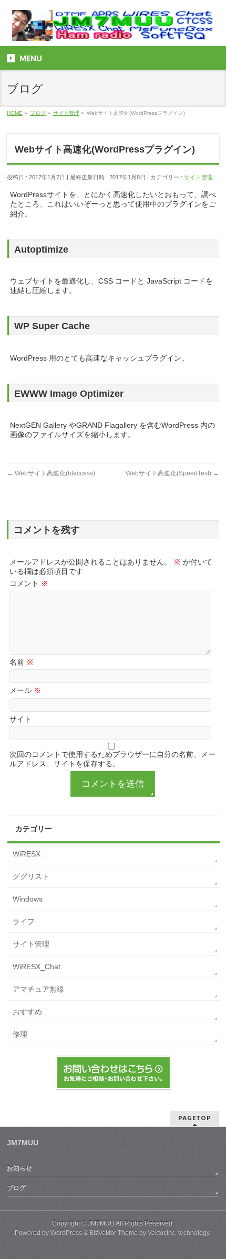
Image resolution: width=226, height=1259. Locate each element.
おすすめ (27, 1011)
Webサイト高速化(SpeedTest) (172, 473)
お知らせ (19, 1168)
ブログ (16, 1187)
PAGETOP (194, 1117)
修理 (20, 1034)
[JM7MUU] (113, 29)
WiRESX (26, 854)
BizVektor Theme (113, 1232)
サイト (20, 719)
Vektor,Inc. (162, 1232)
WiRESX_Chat (36, 966)
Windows (28, 899)
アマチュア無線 (38, 989)
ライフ (24, 921)
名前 (21, 662)
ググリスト (31, 876)
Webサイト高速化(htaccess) (51, 473)
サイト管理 (198, 177)
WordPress (66, 1232)
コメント (28, 583)
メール (25, 690)
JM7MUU (101, 1223)
